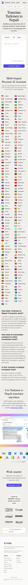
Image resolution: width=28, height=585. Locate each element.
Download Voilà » (16, 408)
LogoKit (23, 461)
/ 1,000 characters (17, 61)
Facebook (19, 562)
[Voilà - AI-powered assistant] (3, 2)
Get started (14, 485)
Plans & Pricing (8, 566)
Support (18, 558)
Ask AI (13, 2)
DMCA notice (7, 579)
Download (7, 2)
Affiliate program (8, 568)
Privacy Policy (14, 579)
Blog (5, 570)
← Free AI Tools (9, 6)
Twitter (18, 560)
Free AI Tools (7, 564)
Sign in (24, 2)
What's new (7, 558)
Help (5, 572)
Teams (18, 2)
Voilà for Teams (8, 560)
